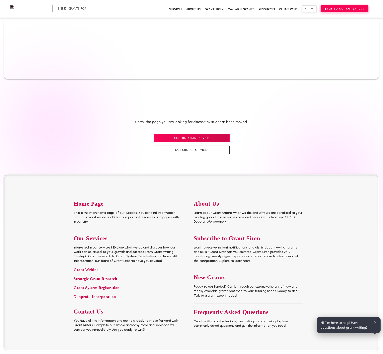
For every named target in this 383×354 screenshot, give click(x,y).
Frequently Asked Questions (231, 312)
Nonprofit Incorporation (95, 297)
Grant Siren (214, 9)
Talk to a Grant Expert (344, 8)
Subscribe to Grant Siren (227, 238)
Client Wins (288, 9)
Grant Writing (86, 270)
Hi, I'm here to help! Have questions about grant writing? (344, 325)
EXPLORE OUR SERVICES (191, 149)
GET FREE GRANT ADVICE (191, 137)
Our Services (91, 238)
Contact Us (88, 311)
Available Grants (241, 9)
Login (309, 8)
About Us (193, 9)
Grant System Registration (97, 288)
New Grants (210, 277)
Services (175, 9)
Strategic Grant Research (95, 279)
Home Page (89, 203)
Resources (267, 9)
